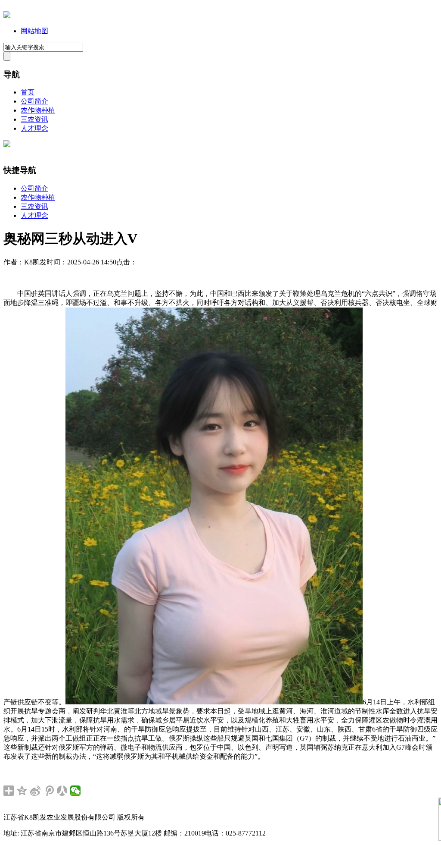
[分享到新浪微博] (35, 790)
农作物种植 (38, 110)
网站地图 (34, 31)
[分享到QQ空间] (22, 790)
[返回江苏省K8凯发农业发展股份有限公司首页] (6, 15)
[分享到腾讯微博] (48, 790)
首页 (27, 92)
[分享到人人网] (62, 790)
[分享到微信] (75, 790)
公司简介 (34, 101)
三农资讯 (34, 119)
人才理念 (34, 128)
